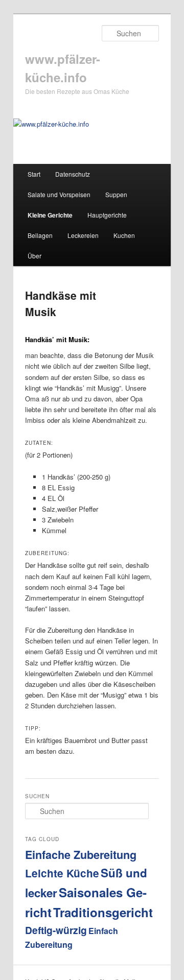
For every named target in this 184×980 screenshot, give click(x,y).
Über (34, 255)
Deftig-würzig (56, 930)
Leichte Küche (62, 873)
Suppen (116, 194)
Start (34, 174)
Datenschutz (72, 174)
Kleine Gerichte (50, 215)
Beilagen (40, 235)
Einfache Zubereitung (80, 855)
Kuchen (124, 235)
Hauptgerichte (107, 214)
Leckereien (83, 235)
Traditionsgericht (103, 912)
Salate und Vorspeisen (59, 194)
